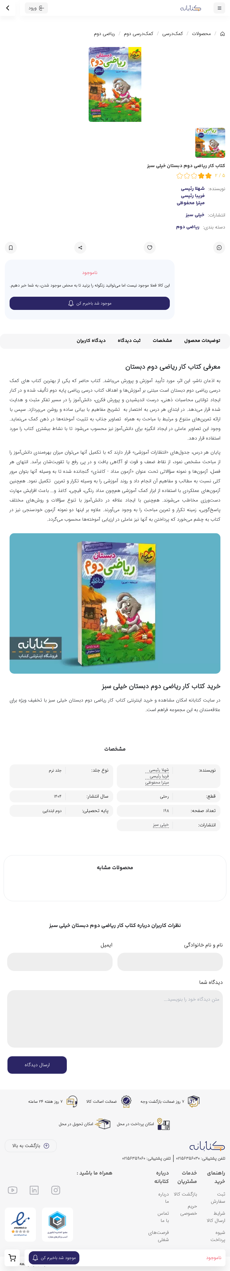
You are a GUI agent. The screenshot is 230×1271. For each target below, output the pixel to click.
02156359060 (133, 1158)
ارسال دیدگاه (37, 1065)
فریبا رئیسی (193, 196)
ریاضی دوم (104, 33)
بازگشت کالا (185, 1194)
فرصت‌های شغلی (158, 1236)
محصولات (201, 33)
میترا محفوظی (191, 203)
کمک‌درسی (172, 33)
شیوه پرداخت (218, 1236)
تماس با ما (163, 1217)
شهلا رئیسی (193, 189)
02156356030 (188, 1158)
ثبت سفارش (218, 1197)
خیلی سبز (195, 215)
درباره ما (163, 1197)
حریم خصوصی (188, 1209)
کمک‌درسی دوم (138, 33)
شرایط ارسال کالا (216, 1217)
